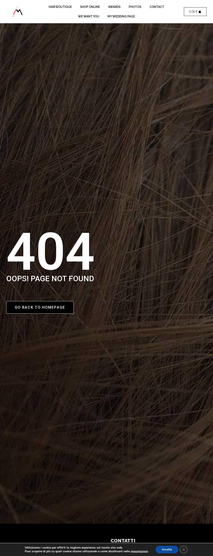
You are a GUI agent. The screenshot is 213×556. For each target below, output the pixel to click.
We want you (88, 16)
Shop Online (90, 7)
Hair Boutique (60, 7)
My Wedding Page (121, 16)
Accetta (167, 549)
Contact (157, 7)
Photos (135, 7)
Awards (114, 7)
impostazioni (139, 551)
